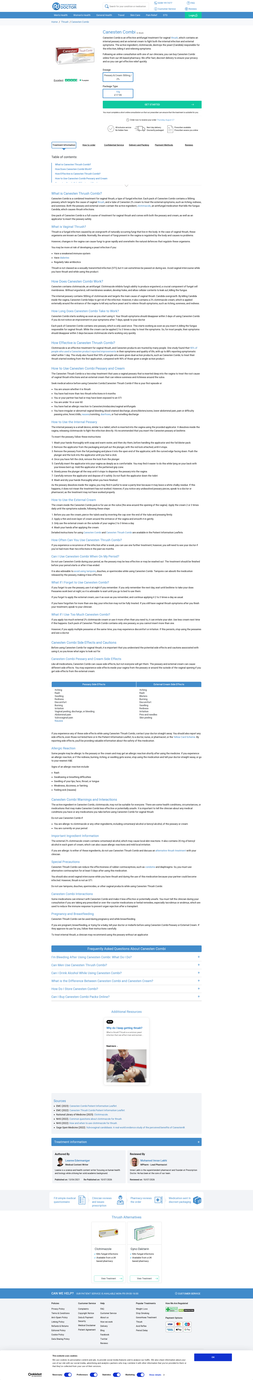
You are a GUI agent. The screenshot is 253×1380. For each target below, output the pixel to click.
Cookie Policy (57, 1334)
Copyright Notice (86, 1313)
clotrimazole (144, 205)
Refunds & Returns (60, 1326)
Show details (155, 1375)
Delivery (104, 1326)
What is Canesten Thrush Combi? (73, 164)
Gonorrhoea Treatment (146, 1317)
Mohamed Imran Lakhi (153, 1160)
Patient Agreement (87, 1330)
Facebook (104, 1334)
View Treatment (108, 1278)
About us (104, 1317)
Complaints (83, 1309)
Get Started (152, 104)
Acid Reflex (141, 1326)
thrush (174, 37)
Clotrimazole (101, 1114)
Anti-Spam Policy (59, 1317)
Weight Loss (142, 1309)
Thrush (65, 21)
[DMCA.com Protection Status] (186, 1310)
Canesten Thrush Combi (119, 532)
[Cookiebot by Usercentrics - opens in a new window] (35, 1375)
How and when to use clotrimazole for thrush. (93, 1123)
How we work (106, 1322)
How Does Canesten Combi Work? (73, 169)
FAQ (102, 1309)
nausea (85, 414)
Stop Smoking (142, 1313)
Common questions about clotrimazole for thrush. (95, 1118)
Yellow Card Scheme (184, 737)
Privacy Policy (58, 1309)
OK (213, 1357)
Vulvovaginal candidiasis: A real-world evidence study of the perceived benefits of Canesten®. (135, 1127)
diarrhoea (106, 414)
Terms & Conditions (60, 1313)
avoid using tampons (85, 571)
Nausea (59, 720)
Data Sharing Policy (60, 1339)
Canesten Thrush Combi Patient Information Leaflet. (98, 1110)
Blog (102, 1330)
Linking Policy (57, 1322)
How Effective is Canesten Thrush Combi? (78, 173)
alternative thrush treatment (170, 850)
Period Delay (142, 1330)
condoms (150, 867)
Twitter (103, 1339)
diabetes (64, 257)
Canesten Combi (80, 21)
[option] (75, 56)
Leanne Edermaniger (77, 1160)
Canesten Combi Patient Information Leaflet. (94, 1106)
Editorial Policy (58, 1330)
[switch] (93, 1375)
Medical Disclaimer (87, 1325)
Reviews (104, 1343)
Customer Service (188, 1293)
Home (54, 21)
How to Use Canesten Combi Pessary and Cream (81, 178)
